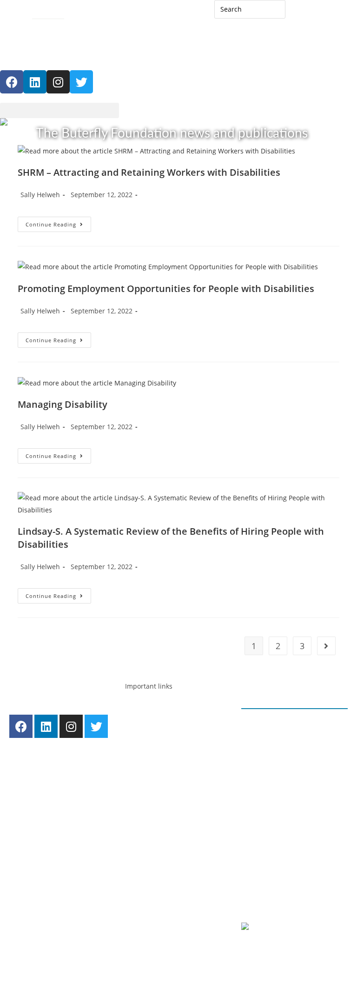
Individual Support (175, 764)
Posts (143, 841)
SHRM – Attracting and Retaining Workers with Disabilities (149, 172)
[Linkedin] (34, 81)
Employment (154, 712)
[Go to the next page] (326, 646)
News (155, 854)
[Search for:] (250, 8)
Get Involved (154, 918)
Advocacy (149, 725)
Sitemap (45, 12)
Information (165, 751)
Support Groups (171, 777)
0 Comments (271, 749)
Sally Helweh (40, 194)
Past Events (164, 867)
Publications (165, 892)
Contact (12, 12)
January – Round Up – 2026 (294, 725)
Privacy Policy (273, 873)
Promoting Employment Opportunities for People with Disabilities (166, 288)
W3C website (301, 928)
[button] (59, 110)
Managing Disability (62, 404)
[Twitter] (96, 726)
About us (148, 828)
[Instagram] (58, 81)
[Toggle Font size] (25, 28)
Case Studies (166, 880)
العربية (304, 12)
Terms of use (271, 886)
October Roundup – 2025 (291, 812)
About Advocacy (172, 738)
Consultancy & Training (182, 790)
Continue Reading (58, 222)
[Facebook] (11, 81)
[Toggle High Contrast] (8, 28)
